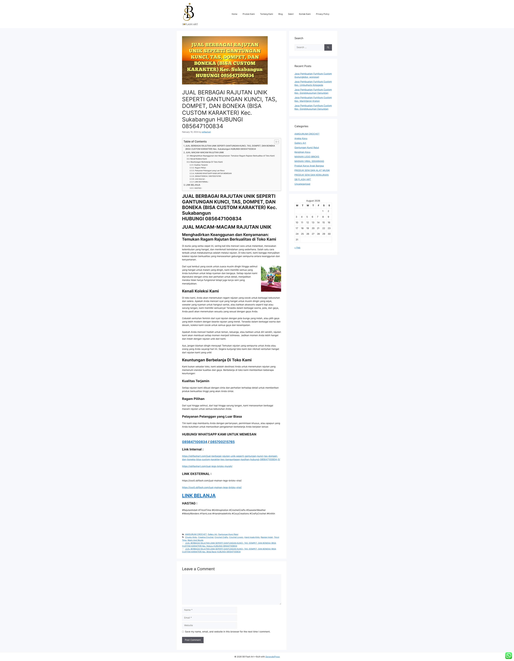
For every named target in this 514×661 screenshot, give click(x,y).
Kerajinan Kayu (302, 152)
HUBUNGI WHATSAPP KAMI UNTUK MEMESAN (213, 173)
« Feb (297, 247)
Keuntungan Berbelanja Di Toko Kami (206, 162)
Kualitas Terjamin (201, 165)
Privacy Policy (322, 14)
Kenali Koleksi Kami (198, 159)
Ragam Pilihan (200, 168)
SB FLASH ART (302, 179)
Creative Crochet (205, 537)
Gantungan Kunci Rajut (228, 534)
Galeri (291, 14)
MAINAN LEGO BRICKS (306, 156)
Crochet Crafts (221, 537)
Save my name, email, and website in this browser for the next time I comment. (227, 631)
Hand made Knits (252, 537)
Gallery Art (212, 534)
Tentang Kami (266, 14)
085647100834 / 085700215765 (208, 176)
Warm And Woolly (195, 540)
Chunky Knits (191, 537)
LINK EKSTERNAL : (201, 182)
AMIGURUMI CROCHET (196, 534)
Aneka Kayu (300, 138)
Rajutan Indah (267, 537)
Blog (280, 14)
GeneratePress (272, 656)
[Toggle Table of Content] (275, 142)
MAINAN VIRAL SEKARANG (309, 161)
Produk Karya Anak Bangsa (309, 165)
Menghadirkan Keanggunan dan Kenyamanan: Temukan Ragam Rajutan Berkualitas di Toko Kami (232, 156)
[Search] (328, 47)
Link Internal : (200, 179)
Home (234, 14)
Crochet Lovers (236, 537)
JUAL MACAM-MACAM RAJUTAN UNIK (205, 152)
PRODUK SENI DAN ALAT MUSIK (312, 170)
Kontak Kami (305, 14)
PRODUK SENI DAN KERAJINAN (311, 175)
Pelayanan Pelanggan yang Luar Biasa (209, 171)
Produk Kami (249, 14)
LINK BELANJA (193, 185)
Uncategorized (302, 184)
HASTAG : (198, 188)
